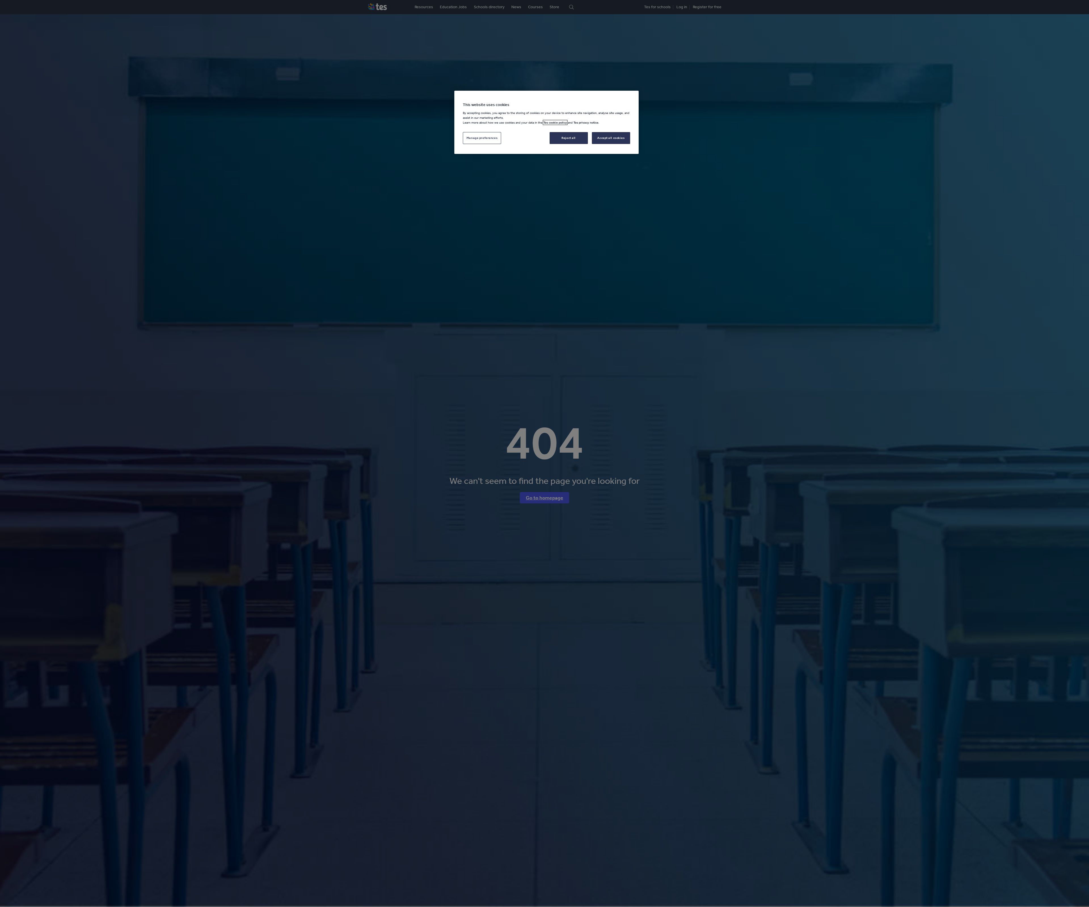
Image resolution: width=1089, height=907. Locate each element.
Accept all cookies (610, 138)
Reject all (569, 138)
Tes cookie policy (555, 122)
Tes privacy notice (585, 122)
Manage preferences (482, 138)
